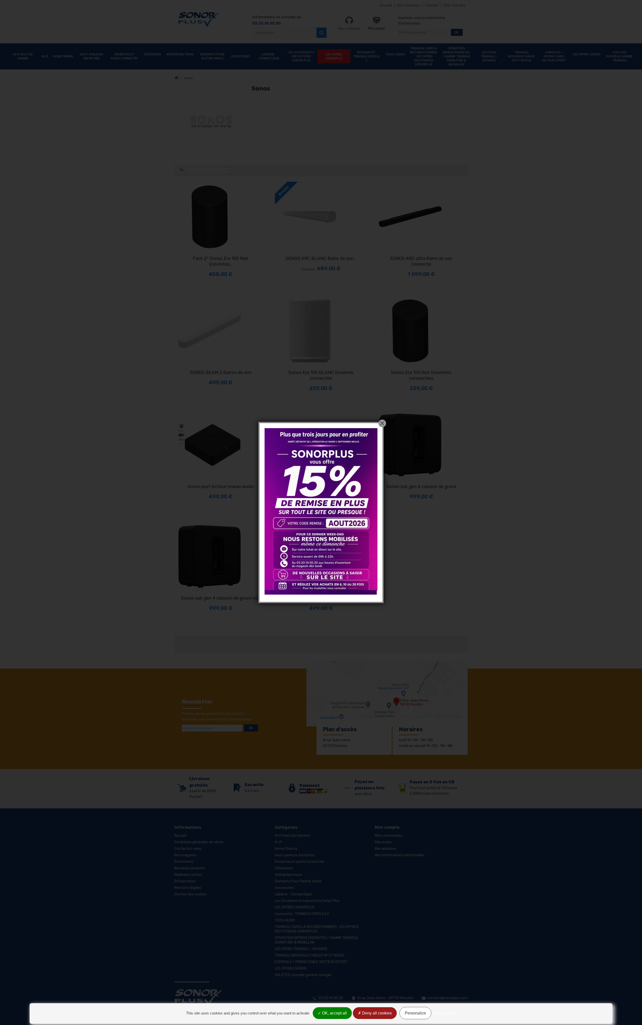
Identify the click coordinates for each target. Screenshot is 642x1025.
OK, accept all (334, 1013)
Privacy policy (445, 1013)
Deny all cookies (376, 1013)
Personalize (415, 1013)
